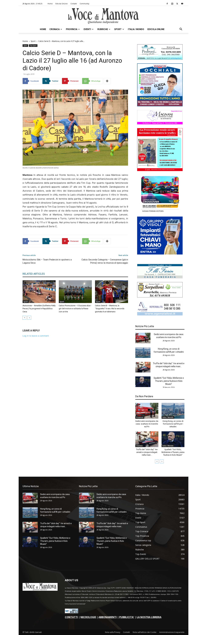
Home (50, 3)
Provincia (71, 29)
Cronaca (54, 29)
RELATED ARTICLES (34, 273)
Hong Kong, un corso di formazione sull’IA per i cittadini (173, 424)
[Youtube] (182, 4)
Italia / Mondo (136, 29)
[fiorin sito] (160, 277)
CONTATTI (71, 617)
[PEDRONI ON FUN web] (160, 58)
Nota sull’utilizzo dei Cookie (144, 632)
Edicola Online (155, 29)
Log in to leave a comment (36, 335)
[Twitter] (177, 4)
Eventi (87, 29)
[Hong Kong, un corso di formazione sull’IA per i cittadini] (142, 352)
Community (84, 3)
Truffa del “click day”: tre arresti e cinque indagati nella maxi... (146, 452)
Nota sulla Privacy (112, 632)
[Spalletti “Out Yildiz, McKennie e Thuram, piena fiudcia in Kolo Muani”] (142, 381)
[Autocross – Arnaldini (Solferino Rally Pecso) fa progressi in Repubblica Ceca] (39, 291)
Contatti (73, 3)
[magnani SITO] (160, 123)
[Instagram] (172, 4)
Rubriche (102, 29)
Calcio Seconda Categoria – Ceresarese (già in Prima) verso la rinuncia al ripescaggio (105, 261)
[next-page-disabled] (29, 318)
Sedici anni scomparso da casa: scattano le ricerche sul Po (146, 424)
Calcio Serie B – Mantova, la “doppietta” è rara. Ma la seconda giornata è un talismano (109, 308)
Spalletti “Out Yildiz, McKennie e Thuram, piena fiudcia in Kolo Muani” (169, 381)
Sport (118, 29)
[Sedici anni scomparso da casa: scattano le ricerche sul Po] (142, 338)
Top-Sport (33, 45)
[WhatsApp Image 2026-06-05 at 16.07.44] (160, 212)
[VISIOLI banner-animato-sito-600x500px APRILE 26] (160, 253)
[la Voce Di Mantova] (103, 16)
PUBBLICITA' (126, 617)
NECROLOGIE (88, 617)
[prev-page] (24, 318)
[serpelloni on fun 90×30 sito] (160, 296)
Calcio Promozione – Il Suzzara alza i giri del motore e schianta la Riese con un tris (75, 308)
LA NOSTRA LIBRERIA (149, 617)
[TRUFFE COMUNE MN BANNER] (160, 170)
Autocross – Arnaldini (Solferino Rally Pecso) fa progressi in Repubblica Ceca (39, 308)
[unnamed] (160, 314)
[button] (180, 29)
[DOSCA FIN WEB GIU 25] (160, 105)
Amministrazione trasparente (171, 632)
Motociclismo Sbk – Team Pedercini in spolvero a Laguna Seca (47, 261)
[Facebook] (167, 4)
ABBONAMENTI (107, 617)
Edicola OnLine (61, 3)
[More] (107, 81)
